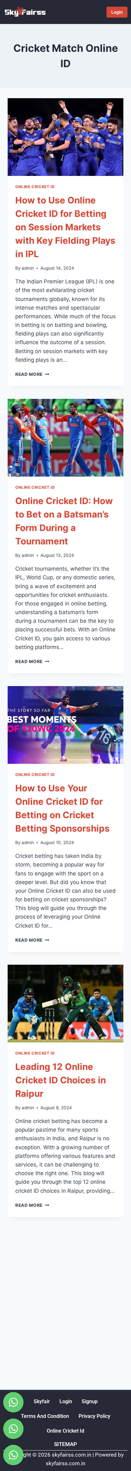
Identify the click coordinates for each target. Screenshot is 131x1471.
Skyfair (42, 1401)
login (65, 1401)
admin (28, 268)
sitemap (65, 1444)
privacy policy (94, 1416)
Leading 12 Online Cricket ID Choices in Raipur (60, 1080)
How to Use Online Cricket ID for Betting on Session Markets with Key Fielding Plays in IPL (65, 227)
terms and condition (45, 1416)
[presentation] (65, 137)
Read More (32, 374)
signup (90, 1401)
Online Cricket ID (35, 186)
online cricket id (65, 1431)
